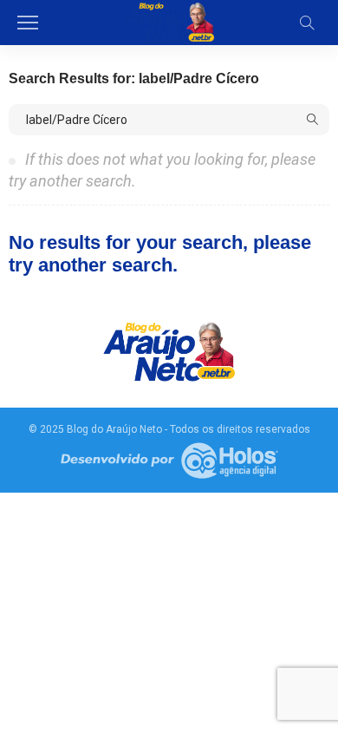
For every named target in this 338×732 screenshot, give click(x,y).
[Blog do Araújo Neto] (169, 20)
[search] (306, 22)
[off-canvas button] (27, 22)
